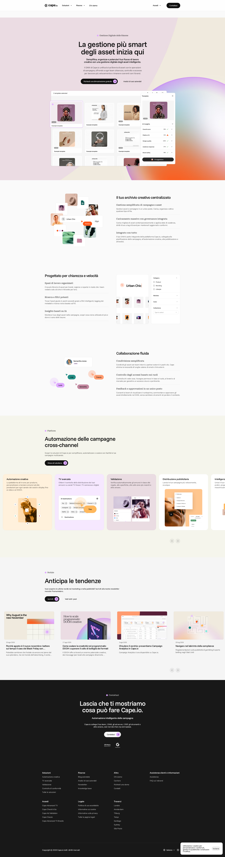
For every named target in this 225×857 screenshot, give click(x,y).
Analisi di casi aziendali (87, 780)
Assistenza (154, 777)
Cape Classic (47, 817)
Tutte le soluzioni (49, 792)
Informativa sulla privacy (88, 813)
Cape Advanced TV (50, 805)
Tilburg (117, 813)
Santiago (117, 821)
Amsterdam (119, 809)
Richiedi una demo (121, 784)
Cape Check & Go (49, 809)
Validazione (46, 784)
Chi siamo (93, 5)
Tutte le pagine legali (86, 817)
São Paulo (118, 828)
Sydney (117, 824)
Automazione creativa (51, 777)
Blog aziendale (84, 777)
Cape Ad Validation (49, 813)
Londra (117, 805)
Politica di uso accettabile (88, 805)
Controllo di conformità (51, 788)
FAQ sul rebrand (156, 780)
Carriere (117, 780)
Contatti (117, 788)
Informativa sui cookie (87, 809)
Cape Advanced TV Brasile (53, 821)
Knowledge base (85, 788)
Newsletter (82, 784)
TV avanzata (47, 780)
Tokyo (116, 817)
